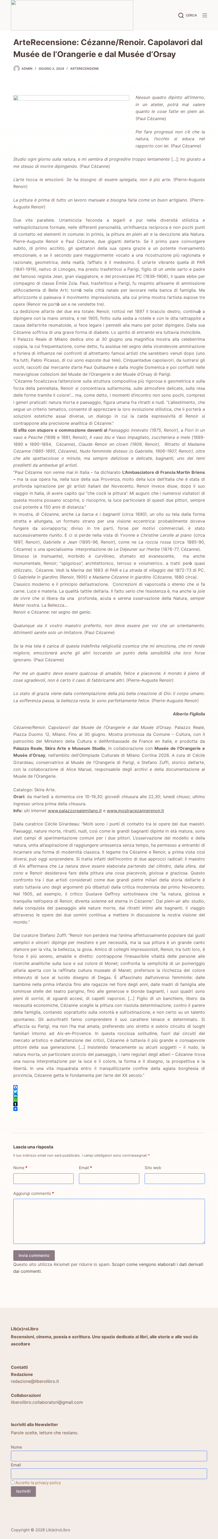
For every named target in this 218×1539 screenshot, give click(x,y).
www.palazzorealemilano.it (75, 810)
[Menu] (204, 15)
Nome (20, 1167)
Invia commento (34, 1255)
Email (85, 1167)
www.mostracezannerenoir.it (135, 810)
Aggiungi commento (33, 1193)
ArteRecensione (84, 69)
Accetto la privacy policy (38, 1482)
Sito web (153, 1167)
